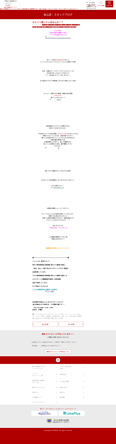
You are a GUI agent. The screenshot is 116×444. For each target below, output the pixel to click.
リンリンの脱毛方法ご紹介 (65, 367)
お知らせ (62, 392)
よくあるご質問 (64, 381)
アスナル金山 (39, 314)
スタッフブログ (59, 314)
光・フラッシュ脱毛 (38, 316)
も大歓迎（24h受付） (51, 289)
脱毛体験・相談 (49, 318)
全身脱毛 (48, 316)
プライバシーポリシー (39, 402)
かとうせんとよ (49, 314)
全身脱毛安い (56, 316)
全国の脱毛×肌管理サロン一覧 (38, 381)
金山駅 (61, 318)
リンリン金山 (76, 314)
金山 (56, 318)
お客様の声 (62, 374)
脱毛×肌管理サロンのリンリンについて (39, 367)
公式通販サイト (37, 397)
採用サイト (35, 392)
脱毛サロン (39, 318)
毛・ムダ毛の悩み (70, 316)
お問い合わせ (63, 387)
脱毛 (33, 318)
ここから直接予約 (38, 289)
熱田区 (79, 316)
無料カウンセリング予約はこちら (58, 351)
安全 (63, 316)
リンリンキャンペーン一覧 (37, 374)
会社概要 (62, 397)
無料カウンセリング (38, 387)
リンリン (68, 314)
